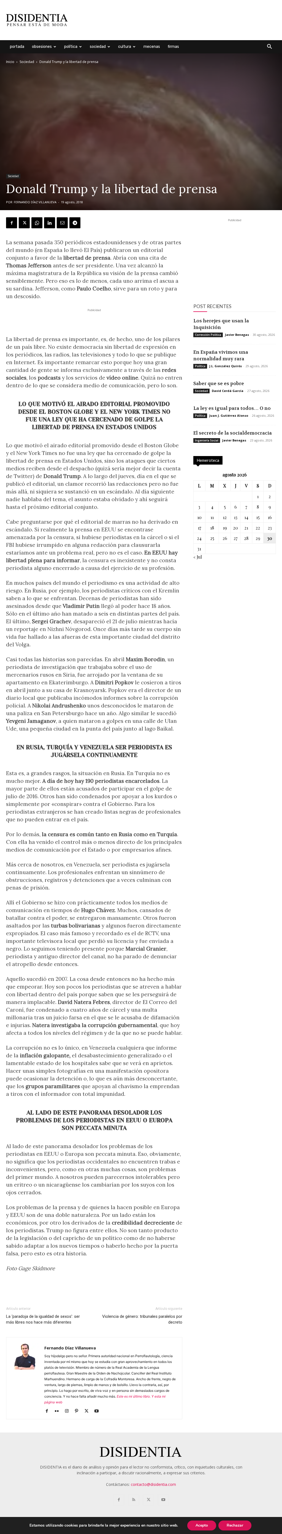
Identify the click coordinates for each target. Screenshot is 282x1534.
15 (258, 517)
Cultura (124, 46)
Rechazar (235, 1525)
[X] (24, 222)
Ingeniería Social (206, 440)
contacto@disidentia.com (153, 1484)
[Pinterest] (78, 1411)
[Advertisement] (175, 20)
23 (270, 528)
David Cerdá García (227, 391)
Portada (17, 46)
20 (235, 528)
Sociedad (98, 46)
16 (270, 517)
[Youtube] (98, 1411)
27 (235, 538)
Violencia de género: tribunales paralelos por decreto (142, 1319)
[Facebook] (11, 222)
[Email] (62, 222)
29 (258, 538)
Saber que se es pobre (218, 383)
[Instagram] (68, 1411)
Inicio (10, 61)
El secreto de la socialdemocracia (232, 433)
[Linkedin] (49, 222)
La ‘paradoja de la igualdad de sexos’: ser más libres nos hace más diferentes (43, 1319)
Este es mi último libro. (134, 1396)
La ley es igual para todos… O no (232, 408)
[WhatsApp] (36, 222)
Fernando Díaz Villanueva (35, 202)
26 (225, 538)
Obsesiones (42, 46)
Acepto (202, 1525)
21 (246, 528)
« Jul (197, 557)
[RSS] (133, 1499)
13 (235, 517)
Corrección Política (208, 335)
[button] (269, 47)
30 (269, 538)
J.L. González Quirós (225, 366)
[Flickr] (58, 1411)
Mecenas (151, 46)
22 (258, 528)
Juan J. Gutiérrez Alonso (228, 415)
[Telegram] (74, 222)
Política (70, 46)
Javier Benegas (237, 335)
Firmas (173, 46)
